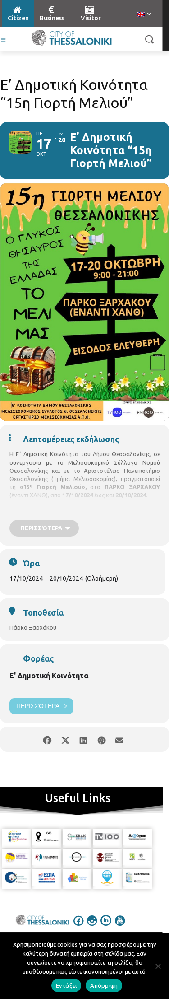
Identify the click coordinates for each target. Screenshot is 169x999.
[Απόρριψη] (157, 966)
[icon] (78, 926)
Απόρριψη (104, 985)
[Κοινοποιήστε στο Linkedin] (83, 739)
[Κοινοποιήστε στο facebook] (47, 739)
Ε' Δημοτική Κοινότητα (48, 676)
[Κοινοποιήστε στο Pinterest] (102, 739)
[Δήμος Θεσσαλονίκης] (71, 37)
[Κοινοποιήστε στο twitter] (65, 739)
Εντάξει (66, 985)
